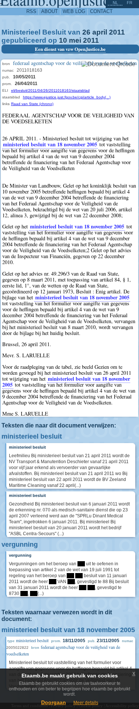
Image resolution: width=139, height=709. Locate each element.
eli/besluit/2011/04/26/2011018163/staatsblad (50, 90)
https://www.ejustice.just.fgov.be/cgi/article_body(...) (66, 97)
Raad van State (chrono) (32, 104)
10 (63, 40)
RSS (31, 11)
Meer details (85, 702)
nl (115, 2)
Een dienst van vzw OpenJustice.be (70, 49)
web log (74, 11)
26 (86, 32)
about (49, 11)
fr (129, 2)
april (99, 32)
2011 (117, 32)
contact (101, 11)
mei (75, 40)
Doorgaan (53, 702)
